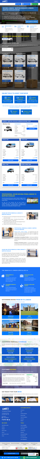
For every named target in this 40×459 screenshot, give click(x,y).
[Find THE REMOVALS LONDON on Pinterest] (7, 417)
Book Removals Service (32, 21)
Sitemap (22, 418)
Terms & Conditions (24, 414)
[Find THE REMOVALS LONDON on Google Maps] (5, 417)
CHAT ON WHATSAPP (31, 457)
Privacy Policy (35, 451)
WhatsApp (36, 4)
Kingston (3, 426)
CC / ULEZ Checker (24, 435)
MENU (36, 1)
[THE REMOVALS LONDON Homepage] (5, 1)
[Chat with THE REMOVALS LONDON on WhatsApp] (24, 458)
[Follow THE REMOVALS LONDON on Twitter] (4, 417)
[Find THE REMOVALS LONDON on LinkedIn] (9, 417)
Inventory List (23, 428)
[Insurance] (30, 445)
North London (4, 428)
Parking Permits (23, 433)
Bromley (3, 424)
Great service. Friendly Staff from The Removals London (14, 374)
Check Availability (23, 422)
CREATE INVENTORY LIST (33, 99)
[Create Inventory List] (20, 397)
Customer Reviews (24, 411)
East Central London (5, 431)
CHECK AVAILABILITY (7, 99)
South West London (5, 422)
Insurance (22, 416)
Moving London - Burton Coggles (20, 231)
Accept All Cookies (11, 453)
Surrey (3, 433)
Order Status (23, 426)
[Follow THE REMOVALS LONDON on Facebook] (2, 417)
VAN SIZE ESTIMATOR (20, 99)
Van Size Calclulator (24, 424)
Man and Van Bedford (15, 440)
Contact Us (22, 407)
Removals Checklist (24, 431)
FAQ (21, 409)
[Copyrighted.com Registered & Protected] (19, 445)
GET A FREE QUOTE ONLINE (10, 457)
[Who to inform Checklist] (32, 397)
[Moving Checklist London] (7, 397)
